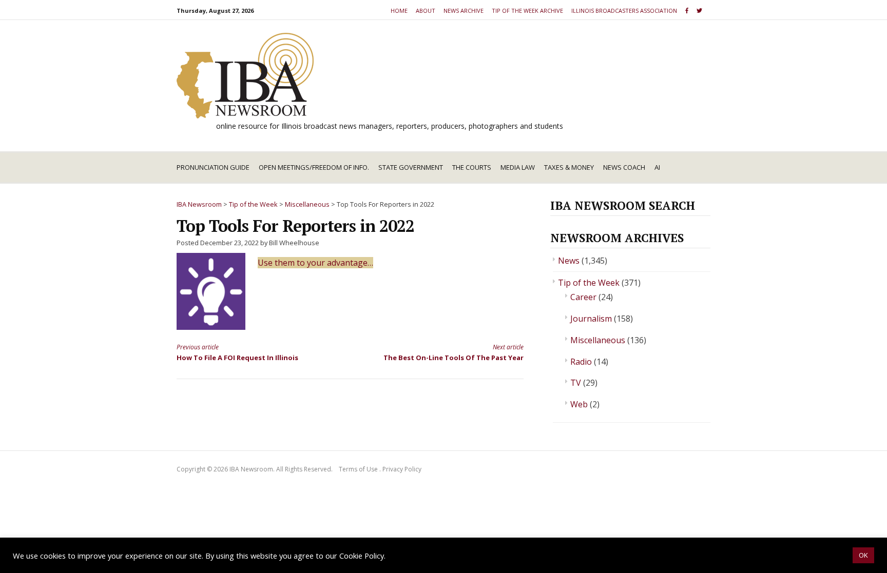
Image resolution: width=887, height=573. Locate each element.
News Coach (624, 167)
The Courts (471, 167)
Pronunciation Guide (213, 167)
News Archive (464, 10)
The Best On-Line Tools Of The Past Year (453, 352)
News (569, 260)
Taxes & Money (569, 167)
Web (579, 404)
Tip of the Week (589, 282)
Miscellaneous (597, 340)
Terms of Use (358, 469)
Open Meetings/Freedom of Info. (314, 167)
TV (575, 382)
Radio (581, 361)
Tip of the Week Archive (527, 10)
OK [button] (863, 555)
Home (399, 10)
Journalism (591, 318)
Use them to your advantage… (315, 262)
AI (657, 167)
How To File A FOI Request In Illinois (237, 352)
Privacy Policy (401, 469)
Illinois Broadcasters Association (624, 10)
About (425, 10)
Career (583, 297)
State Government (410, 167)
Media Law (517, 167)
